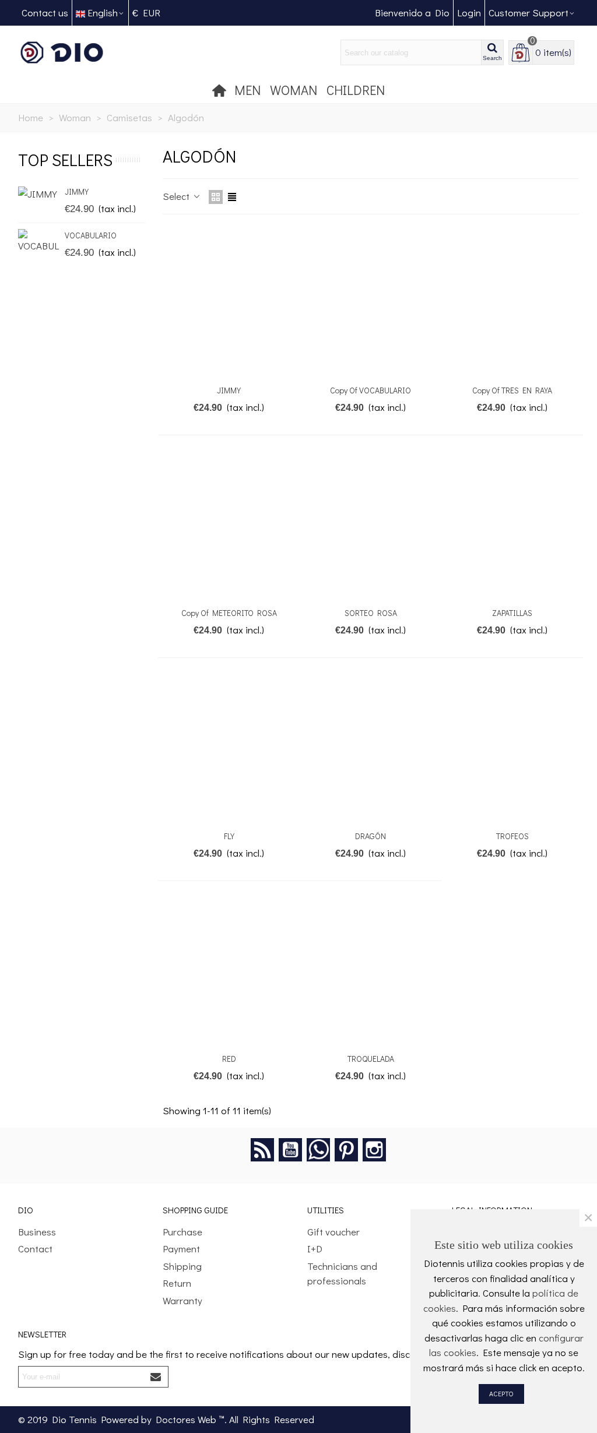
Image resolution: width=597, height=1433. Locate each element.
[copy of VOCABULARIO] (370, 302)
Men (247, 89)
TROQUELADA (370, 1058)
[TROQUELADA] (370, 971)
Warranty (182, 1300)
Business (37, 1231)
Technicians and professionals (342, 1273)
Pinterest (346, 1149)
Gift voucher (333, 1231)
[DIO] (82, 52)
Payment (181, 1248)
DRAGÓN (370, 836)
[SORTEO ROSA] (370, 525)
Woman (293, 89)
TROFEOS (512, 836)
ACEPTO (501, 1393)
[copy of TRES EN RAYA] (512, 302)
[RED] (229, 971)
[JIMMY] (38, 193)
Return (177, 1283)
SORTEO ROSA (371, 612)
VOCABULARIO (91, 235)
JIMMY (77, 191)
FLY (229, 836)
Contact (35, 1248)
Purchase (182, 1231)
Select (177, 196)
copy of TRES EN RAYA (512, 390)
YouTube (290, 1149)
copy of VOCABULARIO (370, 390)
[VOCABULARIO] (38, 241)
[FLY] (229, 748)
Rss (262, 1149)
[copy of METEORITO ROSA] (229, 525)
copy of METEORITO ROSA (229, 612)
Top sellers (65, 160)
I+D (314, 1248)
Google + (318, 1149)
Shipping (182, 1266)
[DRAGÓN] (370, 748)
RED (229, 1058)
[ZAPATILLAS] (512, 525)
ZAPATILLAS (512, 612)
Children (355, 89)
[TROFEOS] (512, 748)
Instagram (374, 1149)
